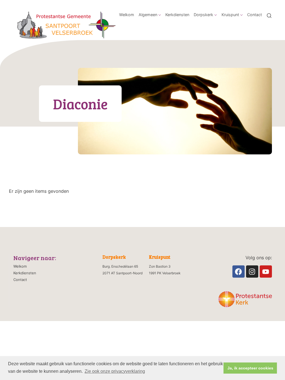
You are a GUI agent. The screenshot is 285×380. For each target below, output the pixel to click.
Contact (254, 14)
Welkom (126, 14)
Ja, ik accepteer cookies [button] (250, 368)
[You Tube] (266, 271)
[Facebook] (238, 271)
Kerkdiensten (177, 14)
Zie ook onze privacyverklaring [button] (115, 371)
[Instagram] (252, 271)
